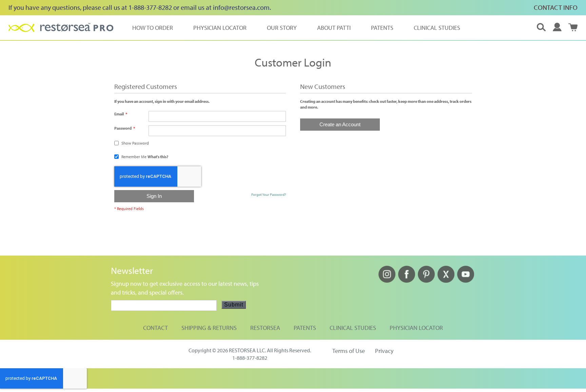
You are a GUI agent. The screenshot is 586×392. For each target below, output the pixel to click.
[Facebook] (406, 280)
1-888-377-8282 (249, 357)
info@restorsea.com (241, 7)
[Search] (541, 27)
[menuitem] (152, 27)
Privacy (384, 351)
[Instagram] (386, 280)
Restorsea (265, 328)
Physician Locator (416, 328)
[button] (557, 27)
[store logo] (61, 27)
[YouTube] (465, 280)
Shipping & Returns (209, 328)
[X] (445, 280)
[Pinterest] (426, 280)
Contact (155, 328)
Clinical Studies (353, 328)
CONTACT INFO (556, 7)
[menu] (296, 27)
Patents (305, 328)
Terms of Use (348, 351)
